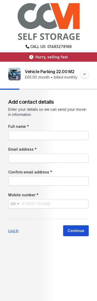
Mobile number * (23, 195)
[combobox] (14, 203)
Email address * (22, 149)
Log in (13, 230)
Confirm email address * (30, 172)
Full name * (18, 126)
